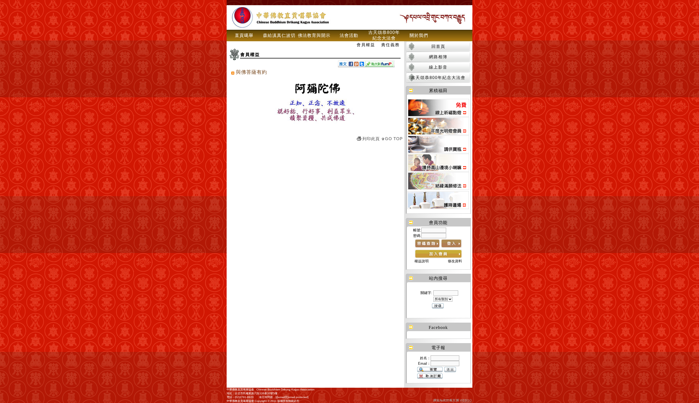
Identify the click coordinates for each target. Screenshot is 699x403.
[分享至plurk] (356, 64)
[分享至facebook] (351, 64)
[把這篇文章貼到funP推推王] (379, 65)
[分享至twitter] (362, 64)
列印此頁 (371, 138)
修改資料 (455, 261)
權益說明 (421, 261)
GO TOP (394, 138)
